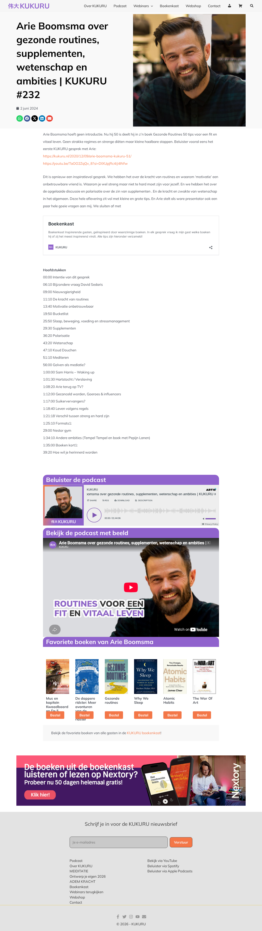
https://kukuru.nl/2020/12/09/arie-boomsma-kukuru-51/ (87, 156)
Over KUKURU (81, 866)
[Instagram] (131, 917)
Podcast (76, 860)
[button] (252, 6)
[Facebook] (118, 917)
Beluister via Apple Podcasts (169, 871)
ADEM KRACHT (82, 881)
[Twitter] (124, 917)
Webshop (77, 897)
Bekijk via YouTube (162, 860)
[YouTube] (138, 917)
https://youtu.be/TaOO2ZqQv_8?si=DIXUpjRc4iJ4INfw (85, 163)
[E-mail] (144, 917)
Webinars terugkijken (86, 892)
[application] (151, 6)
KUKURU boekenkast (143, 733)
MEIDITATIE (79, 871)
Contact (76, 902)
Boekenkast (79, 887)
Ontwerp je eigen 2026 (88, 876)
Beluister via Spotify (163, 866)
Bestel (55, 715)
